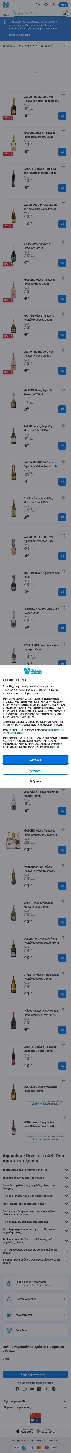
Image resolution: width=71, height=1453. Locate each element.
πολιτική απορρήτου (51, 730)
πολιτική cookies (16, 733)
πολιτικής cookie (51, 747)
